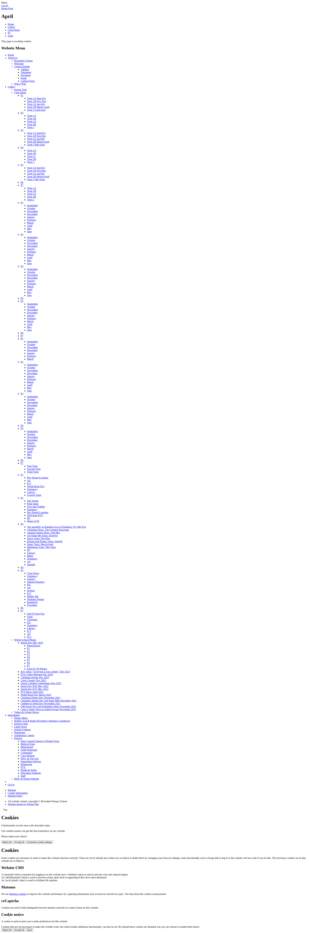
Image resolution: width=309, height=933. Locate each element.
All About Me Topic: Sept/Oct (42, 535)
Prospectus (19, 732)
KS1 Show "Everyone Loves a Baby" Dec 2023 (45, 671)
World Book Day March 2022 (36, 694)
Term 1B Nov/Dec (36, 136)
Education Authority (31, 773)
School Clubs (21, 723)
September (32, 205)
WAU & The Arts (30, 758)
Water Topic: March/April (40, 544)
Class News (33, 573)
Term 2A (31, 121)
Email (24, 78)
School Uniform (22, 729)
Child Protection (29, 749)
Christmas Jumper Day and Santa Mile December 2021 (49, 700)
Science (31, 590)
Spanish (31, 564)
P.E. (29, 584)
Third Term (33, 472)
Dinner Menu (21, 718)
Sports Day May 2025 (32, 642)
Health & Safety (29, 770)
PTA (23, 767)
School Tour (20, 89)
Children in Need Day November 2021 (40, 703)
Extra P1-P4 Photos (37, 668)
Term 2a (31, 156)
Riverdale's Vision (23, 60)
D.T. (29, 637)
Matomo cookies (17, 894)
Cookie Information (18, 793)
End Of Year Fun (35, 613)
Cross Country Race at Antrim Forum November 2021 (48, 709)
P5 (22, 165)
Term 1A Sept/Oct (36, 133)
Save (29, 930)
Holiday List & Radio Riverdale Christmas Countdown (42, 721)
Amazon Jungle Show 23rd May (43, 532)
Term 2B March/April (38, 141)
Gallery (11, 27)
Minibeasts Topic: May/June (41, 547)
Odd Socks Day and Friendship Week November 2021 (48, 706)
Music (30, 555)
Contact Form (28, 81)
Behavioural (27, 747)
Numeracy (32, 489)
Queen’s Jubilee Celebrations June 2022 (41, 683)
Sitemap (12, 790)
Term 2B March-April (38, 107)
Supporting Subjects (31, 761)
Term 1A (31, 115)
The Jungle (32, 500)
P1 (22, 95)
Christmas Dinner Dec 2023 (35, 677)
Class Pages (14, 30)
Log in (4, 5)
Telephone (26, 72)
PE (28, 518)
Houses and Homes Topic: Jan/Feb (44, 541)
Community (27, 752)
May (29, 228)
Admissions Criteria (24, 735)
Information (14, 715)
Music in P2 (33, 521)
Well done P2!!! (35, 515)
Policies (18, 738)
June (29, 231)
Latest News (20, 726)
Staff (23, 776)
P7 (22, 185)
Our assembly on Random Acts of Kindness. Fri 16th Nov (56, 527)
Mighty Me (32, 596)
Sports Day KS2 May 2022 (34, 686)
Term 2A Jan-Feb (36, 104)
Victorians (32, 619)
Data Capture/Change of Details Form (40, 741)
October (31, 208)
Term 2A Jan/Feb (36, 139)
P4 (22, 147)
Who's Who (20, 84)
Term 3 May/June (36, 144)
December (32, 214)
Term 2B (31, 124)
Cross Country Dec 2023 (33, 680)
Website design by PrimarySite (23, 804)
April (10, 35)
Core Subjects (28, 755)
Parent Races (33, 645)
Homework (26, 764)
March (30, 223)
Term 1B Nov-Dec (36, 101)
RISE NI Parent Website (26, 778)
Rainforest (32, 602)
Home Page (7, 8)
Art (28, 480)
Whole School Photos (25, 639)
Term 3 (30, 127)
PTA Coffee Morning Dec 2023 (37, 674)
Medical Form (28, 744)
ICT (29, 483)
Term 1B (31, 118)
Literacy (31, 492)
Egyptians (32, 605)
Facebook (26, 75)
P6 (22, 182)
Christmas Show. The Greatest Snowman (48, 529)
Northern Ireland (35, 599)
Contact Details (22, 66)
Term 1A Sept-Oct (36, 98)
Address (25, 69)
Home (11, 24)
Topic (30, 616)
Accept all (19, 842)
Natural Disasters (35, 582)
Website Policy (15, 795)
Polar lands (32, 503)
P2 (9, 33)
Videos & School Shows (26, 712)
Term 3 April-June (36, 110)
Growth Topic (34, 495)
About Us (13, 57)
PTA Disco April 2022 (32, 692)
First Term (32, 466)
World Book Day (36, 486)
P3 (22, 130)
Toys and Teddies (36, 506)
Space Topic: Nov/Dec (38, 538)
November (32, 211)
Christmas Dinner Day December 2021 (40, 697)
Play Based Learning (37, 477)
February (31, 220)
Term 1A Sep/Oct (36, 167)
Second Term (34, 469)
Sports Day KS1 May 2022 (34, 689)
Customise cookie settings (39, 842)
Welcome (19, 63)
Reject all (7, 842)
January (31, 217)
